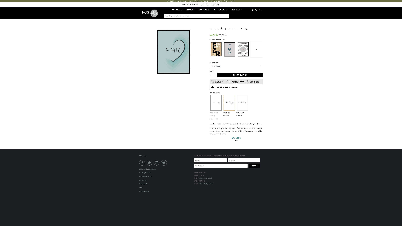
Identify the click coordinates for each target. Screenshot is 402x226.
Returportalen (143, 184)
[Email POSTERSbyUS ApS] (164, 163)
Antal (212, 71)
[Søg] (256, 10)
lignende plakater (217, 39)
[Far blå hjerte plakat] (173, 51)
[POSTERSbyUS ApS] (150, 13)
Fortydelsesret (144, 191)
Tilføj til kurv (240, 75)
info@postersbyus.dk (205, 178)
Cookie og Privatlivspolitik (147, 169)
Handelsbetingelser (145, 176)
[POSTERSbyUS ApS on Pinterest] (150, 163)
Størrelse (214, 63)
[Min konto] (253, 10)
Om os (141, 187)
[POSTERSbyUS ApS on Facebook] (142, 163)
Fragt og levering (145, 173)
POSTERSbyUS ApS (206, 184)
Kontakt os (142, 180)
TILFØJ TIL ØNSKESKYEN (227, 87)
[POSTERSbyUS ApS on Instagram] (157, 163)
